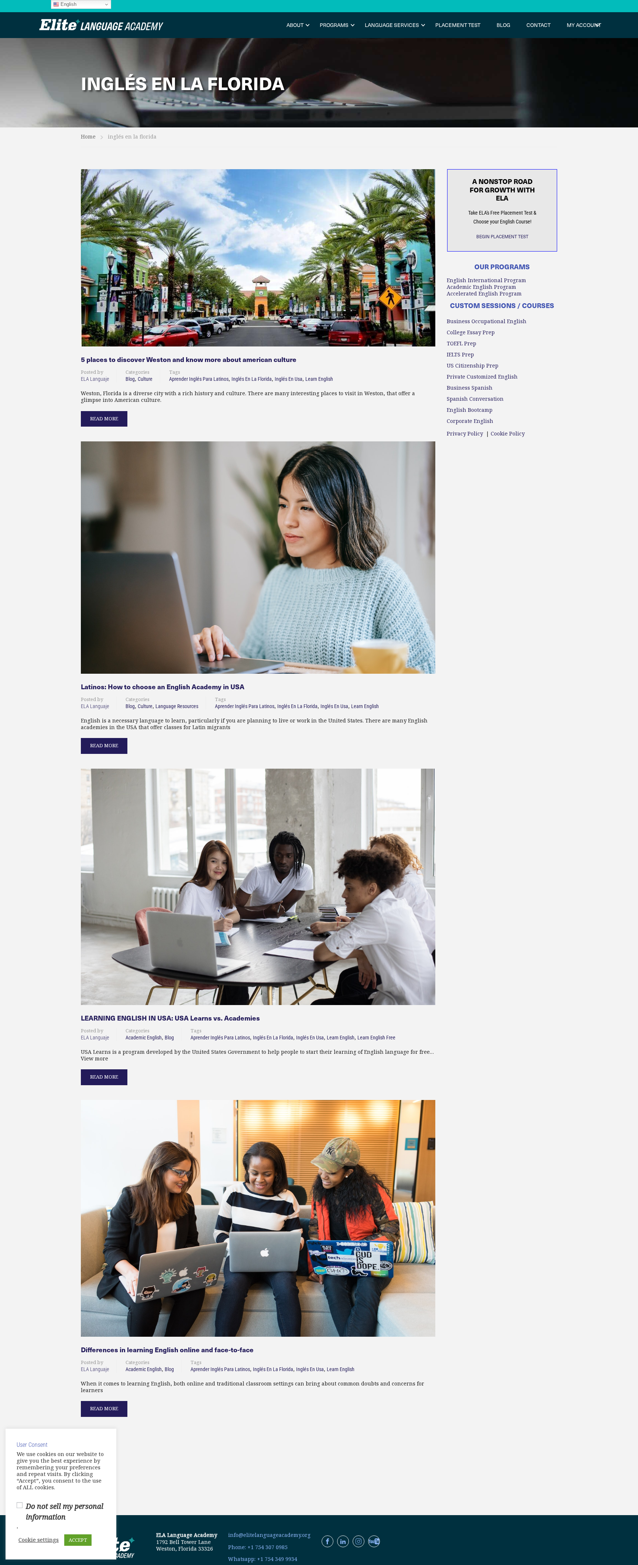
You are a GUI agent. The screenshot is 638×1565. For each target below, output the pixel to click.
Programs (334, 25)
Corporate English (470, 421)
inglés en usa (288, 379)
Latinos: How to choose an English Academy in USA (162, 687)
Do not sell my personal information (64, 1511)
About (295, 25)
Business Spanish (470, 388)
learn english (319, 379)
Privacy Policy (465, 433)
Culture (145, 379)
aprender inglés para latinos (199, 379)
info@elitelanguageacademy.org (269, 1535)
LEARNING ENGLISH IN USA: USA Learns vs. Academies (170, 1018)
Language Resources (176, 706)
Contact (538, 25)
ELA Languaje (95, 379)
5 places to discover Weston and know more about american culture (188, 359)
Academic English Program (481, 287)
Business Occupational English (486, 321)
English (67, 4)
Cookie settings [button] (38, 1540)
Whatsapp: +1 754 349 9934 (262, 1559)
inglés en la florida (251, 379)
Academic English (144, 1038)
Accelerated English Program (484, 293)
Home (88, 136)
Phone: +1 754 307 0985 (258, 1547)
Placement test (457, 25)
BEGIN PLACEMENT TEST (502, 236)
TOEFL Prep (461, 343)
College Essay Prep (471, 332)
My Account (584, 25)
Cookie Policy (508, 433)
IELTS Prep (460, 354)
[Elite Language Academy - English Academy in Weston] (101, 25)
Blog (503, 25)
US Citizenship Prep (472, 365)
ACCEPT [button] (78, 1540)
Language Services (392, 25)
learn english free (376, 1038)
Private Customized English (482, 376)
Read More (104, 416)
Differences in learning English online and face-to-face (167, 1350)
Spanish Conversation (475, 399)
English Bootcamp (470, 410)
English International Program (486, 280)
